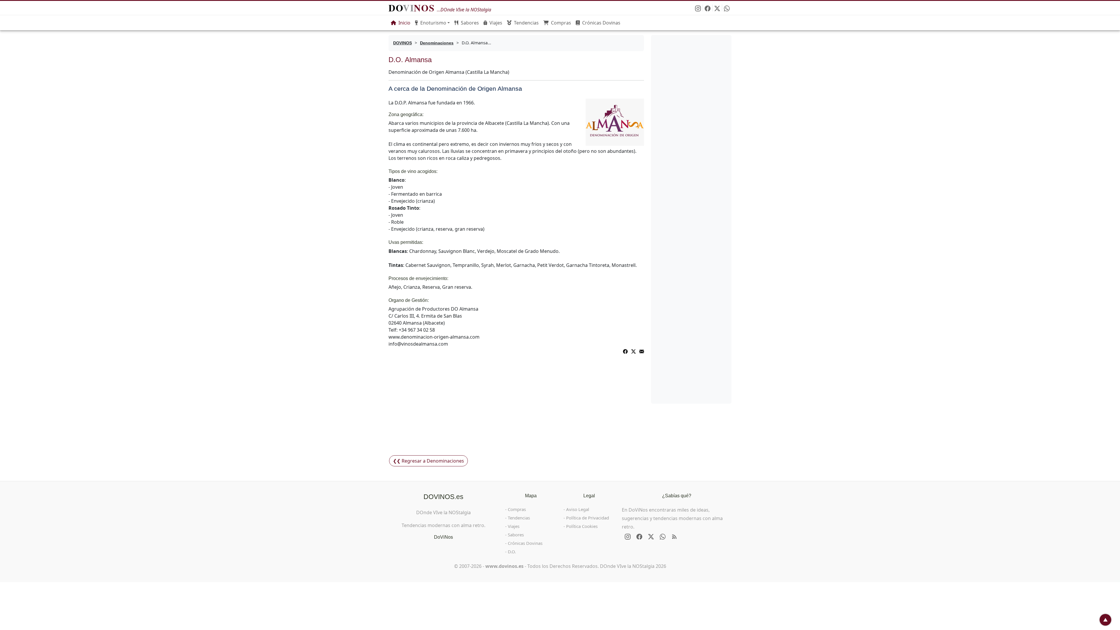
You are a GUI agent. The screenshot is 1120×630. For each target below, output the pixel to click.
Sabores (470, 23)
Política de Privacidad (587, 518)
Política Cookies (582, 526)
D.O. (512, 551)
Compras (561, 23)
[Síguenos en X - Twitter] (717, 7)
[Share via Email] (641, 351)
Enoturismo (433, 23)
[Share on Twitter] (633, 351)
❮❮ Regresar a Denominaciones (428, 461)
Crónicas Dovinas (601, 23)
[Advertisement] (516, 409)
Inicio (404, 23)
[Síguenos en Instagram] (698, 7)
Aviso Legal (577, 509)
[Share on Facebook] (625, 351)
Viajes (495, 23)
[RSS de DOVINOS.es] (674, 536)
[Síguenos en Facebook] (708, 7)
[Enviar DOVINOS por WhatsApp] (727, 7)
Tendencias (526, 23)
